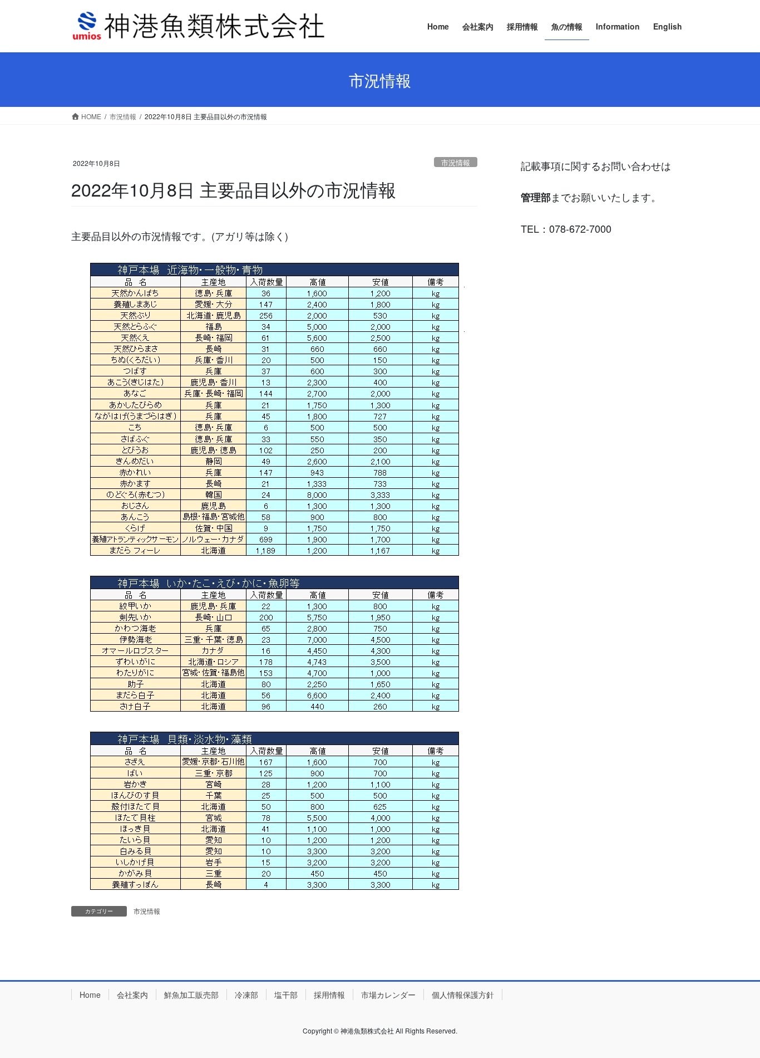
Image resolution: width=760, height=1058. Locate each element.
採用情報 (329, 994)
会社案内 (132, 994)
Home (90, 994)
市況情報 (455, 162)
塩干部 (286, 994)
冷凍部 (246, 994)
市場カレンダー (388, 994)
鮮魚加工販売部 (191, 994)
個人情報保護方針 (463, 994)
